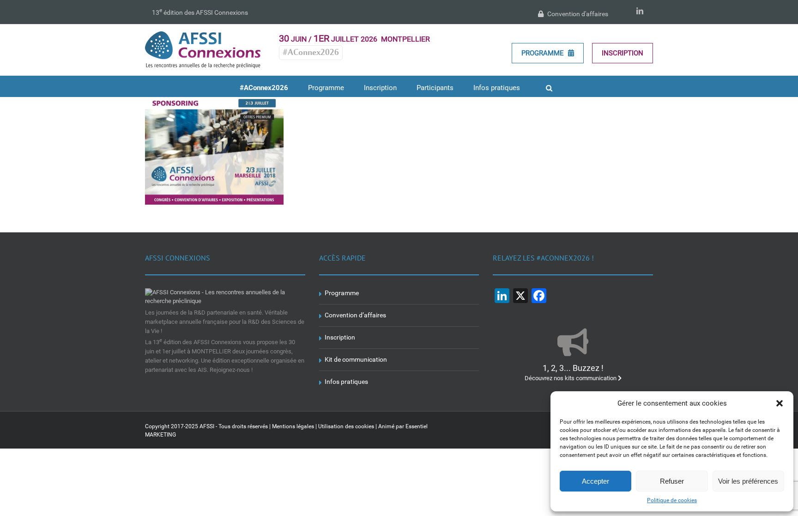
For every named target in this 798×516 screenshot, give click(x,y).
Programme (543, 53)
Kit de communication (356, 359)
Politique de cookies (672, 500)
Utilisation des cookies (346, 426)
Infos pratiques (346, 381)
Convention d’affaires (355, 315)
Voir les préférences (748, 481)
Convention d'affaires (577, 14)
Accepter (595, 481)
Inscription (622, 53)
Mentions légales (293, 426)
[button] (779, 403)
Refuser (672, 481)
